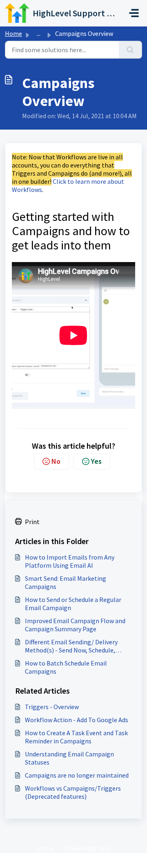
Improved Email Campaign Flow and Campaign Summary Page (75, 625)
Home (13, 33)
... (38, 33)
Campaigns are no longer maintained (77, 775)
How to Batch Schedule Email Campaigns (66, 667)
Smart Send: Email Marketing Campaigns (65, 582)
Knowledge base (88, 848)
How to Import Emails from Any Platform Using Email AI (69, 561)
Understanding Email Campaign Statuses (69, 758)
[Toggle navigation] (134, 13)
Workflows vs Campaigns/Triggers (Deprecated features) (73, 792)
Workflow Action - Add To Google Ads (76, 720)
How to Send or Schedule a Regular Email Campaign (73, 603)
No (55, 461)
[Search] (130, 50)
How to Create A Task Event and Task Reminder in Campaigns (76, 737)
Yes (96, 461)
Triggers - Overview (52, 707)
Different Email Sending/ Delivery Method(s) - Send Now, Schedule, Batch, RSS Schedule (71, 646)
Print (32, 522)
